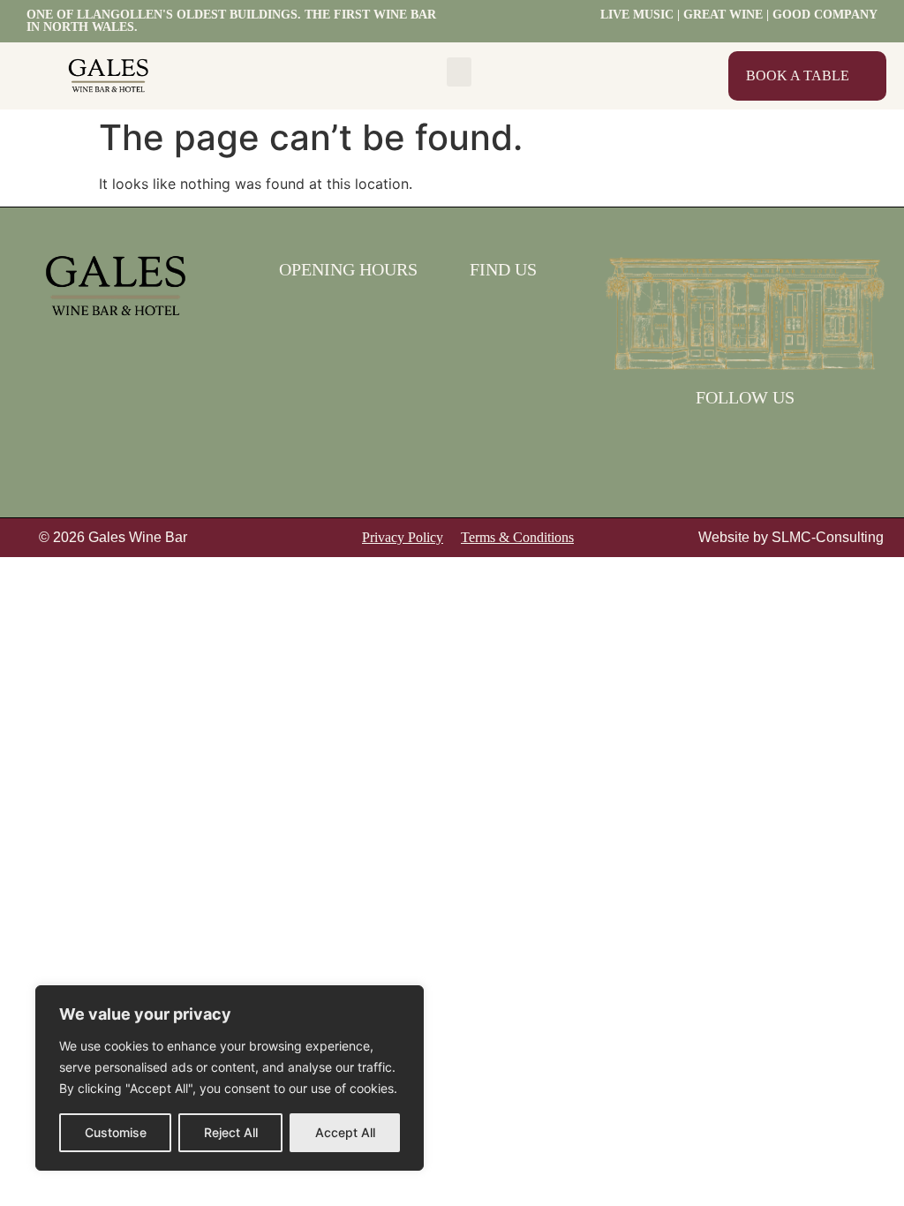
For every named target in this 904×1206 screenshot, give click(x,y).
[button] (459, 72)
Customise (116, 1132)
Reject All (231, 1132)
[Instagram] (768, 438)
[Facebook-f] (722, 438)
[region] (229, 1078)
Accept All (345, 1132)
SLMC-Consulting (828, 537)
